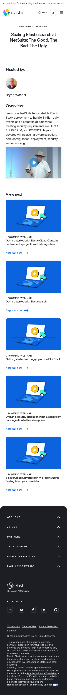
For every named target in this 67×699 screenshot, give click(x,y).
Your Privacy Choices (41, 684)
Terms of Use (29, 626)
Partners (14, 536)
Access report (56, 3)
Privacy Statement (48, 626)
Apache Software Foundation (41, 673)
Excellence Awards (20, 566)
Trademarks (13, 626)
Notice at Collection (17, 684)
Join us (12, 527)
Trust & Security (19, 546)
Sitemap (11, 630)
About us (14, 517)
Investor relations (21, 556)
